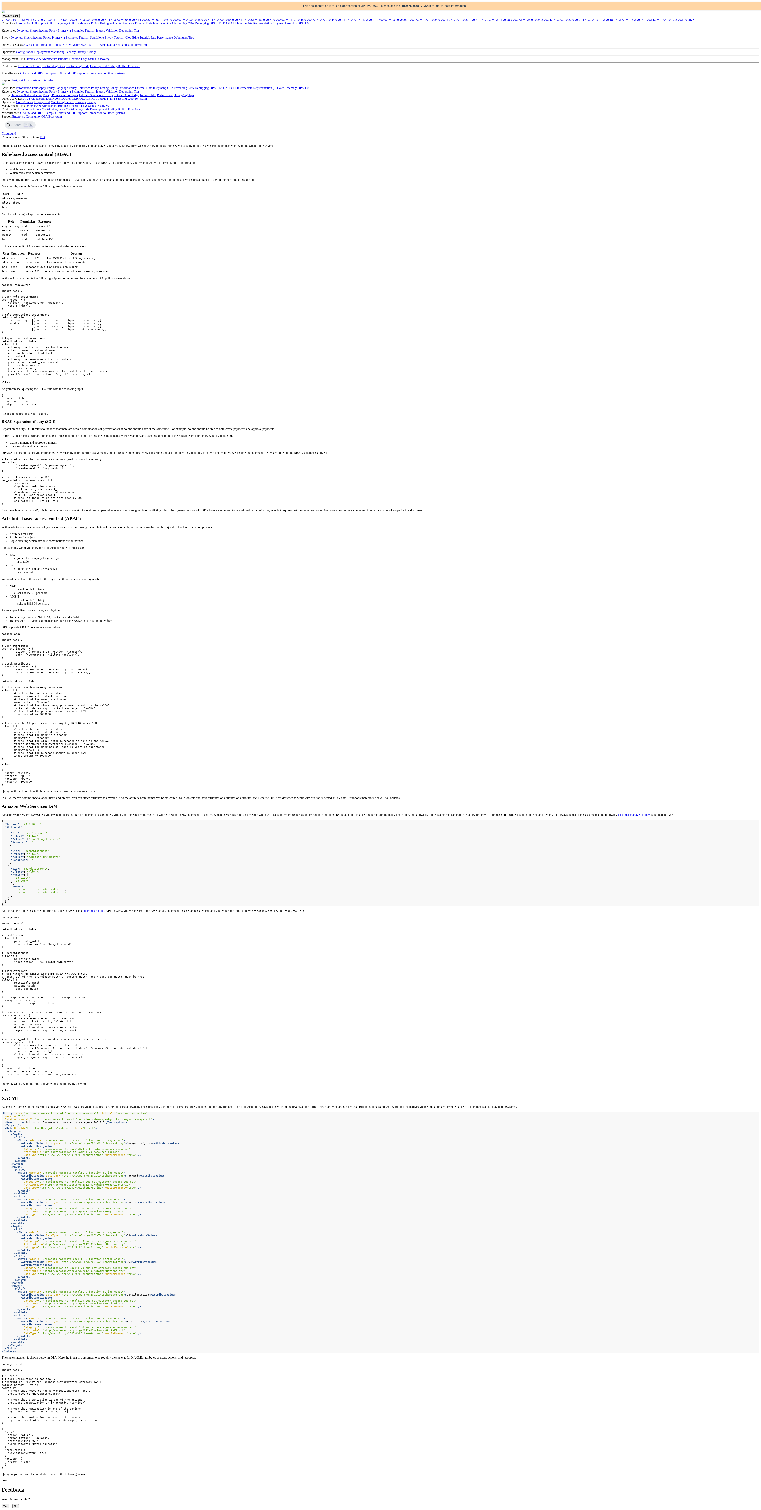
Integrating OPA (163, 23)
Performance (165, 37)
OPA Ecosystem (29, 80)
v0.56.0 (219, 19)
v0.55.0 (229, 19)
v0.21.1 (579, 19)
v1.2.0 (48, 19)
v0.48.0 (301, 19)
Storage (91, 52)
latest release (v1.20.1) (416, 5)
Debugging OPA (205, 23)
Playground (9, 133)
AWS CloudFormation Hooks (42, 44)
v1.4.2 (30, 19)
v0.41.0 (373, 19)
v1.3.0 (39, 19)
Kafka (111, 44)
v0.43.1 (353, 19)
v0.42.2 (363, 19)
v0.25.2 (538, 19)
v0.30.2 (486, 19)
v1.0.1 (65, 19)
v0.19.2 (600, 19)
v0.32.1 (466, 19)
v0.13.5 (662, 19)
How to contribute (29, 66)
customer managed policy (634, 814)
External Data (143, 23)
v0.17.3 (620, 19)
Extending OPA (184, 23)
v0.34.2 (445, 19)
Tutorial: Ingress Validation (101, 30)
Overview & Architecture (32, 30)
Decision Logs (78, 59)
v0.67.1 (105, 19)
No (15, 1506)
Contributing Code (77, 66)
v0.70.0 (74, 19)
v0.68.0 (95, 19)
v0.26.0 (528, 19)
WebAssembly (288, 23)
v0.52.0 (260, 19)
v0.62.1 (157, 19)
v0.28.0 (507, 19)
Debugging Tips (129, 30)
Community (33, 116)
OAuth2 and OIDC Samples (38, 73)
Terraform (140, 44)
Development (98, 66)
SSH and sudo (125, 44)
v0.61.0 (167, 19)
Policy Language (57, 23)
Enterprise (47, 80)
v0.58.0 (198, 19)
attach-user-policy (94, 910)
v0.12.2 (672, 19)
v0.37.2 (414, 19)
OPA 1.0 (303, 23)
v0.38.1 (404, 19)
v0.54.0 (239, 19)
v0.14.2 (651, 19)
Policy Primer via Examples (66, 30)
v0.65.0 (126, 19)
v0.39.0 (394, 19)
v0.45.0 (332, 19)
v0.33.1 (456, 19)
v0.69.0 (85, 19)
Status (92, 59)
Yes (5, 1506)
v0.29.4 (497, 19)
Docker (66, 44)
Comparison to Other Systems (106, 73)
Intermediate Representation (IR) (257, 23)
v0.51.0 (270, 19)
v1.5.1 (21, 19)
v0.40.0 (383, 19)
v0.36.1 (425, 19)
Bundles (63, 59)
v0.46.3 (322, 19)
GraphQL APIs (81, 44)
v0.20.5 (590, 19)
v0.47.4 (311, 19)
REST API (223, 23)
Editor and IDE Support (72, 73)
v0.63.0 (146, 19)
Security (70, 52)
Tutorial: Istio (148, 37)
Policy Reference (79, 23)
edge (691, 19)
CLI (233, 23)
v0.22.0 (569, 19)
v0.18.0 (610, 19)
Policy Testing (100, 23)
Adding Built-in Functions (123, 66)
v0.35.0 (435, 19)
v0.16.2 (631, 19)
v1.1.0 (56, 19)
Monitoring (58, 52)
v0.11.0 (682, 19)
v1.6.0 (9, 19)
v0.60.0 (177, 19)
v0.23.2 (559, 19)
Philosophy (39, 23)
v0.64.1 (136, 19)
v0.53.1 (249, 19)
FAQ (15, 80)
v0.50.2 (280, 19)
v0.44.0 (342, 19)
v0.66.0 (115, 19)
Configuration (24, 52)
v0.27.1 (517, 19)
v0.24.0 (548, 19)
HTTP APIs (98, 44)
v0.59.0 (188, 19)
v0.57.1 (208, 19)
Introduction (23, 23)
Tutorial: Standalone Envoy (96, 37)
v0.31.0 (476, 19)
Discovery (103, 59)
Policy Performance (122, 23)
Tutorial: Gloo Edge (126, 37)
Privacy (81, 52)
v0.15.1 (641, 19)
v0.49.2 (291, 19)
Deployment (42, 52)
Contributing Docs (53, 66)
